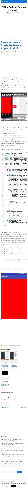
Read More (19, 485)
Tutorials (21, 51)
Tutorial (19, 345)
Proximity (12, 345)
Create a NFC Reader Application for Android (10, 463)
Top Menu (6, 1)
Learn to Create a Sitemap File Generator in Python (12, 456)
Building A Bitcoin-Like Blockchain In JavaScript (11, 461)
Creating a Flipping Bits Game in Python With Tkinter (12, 454)
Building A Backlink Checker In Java (8, 466)
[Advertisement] (14, 26)
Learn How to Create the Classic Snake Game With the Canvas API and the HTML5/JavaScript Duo (5, 368)
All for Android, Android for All (14, 8)
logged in (7, 399)
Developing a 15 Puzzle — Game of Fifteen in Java (12, 459)
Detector (9, 345)
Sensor (16, 345)
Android (17, 51)
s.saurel (3, 51)
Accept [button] (13, 485)
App (6, 345)
